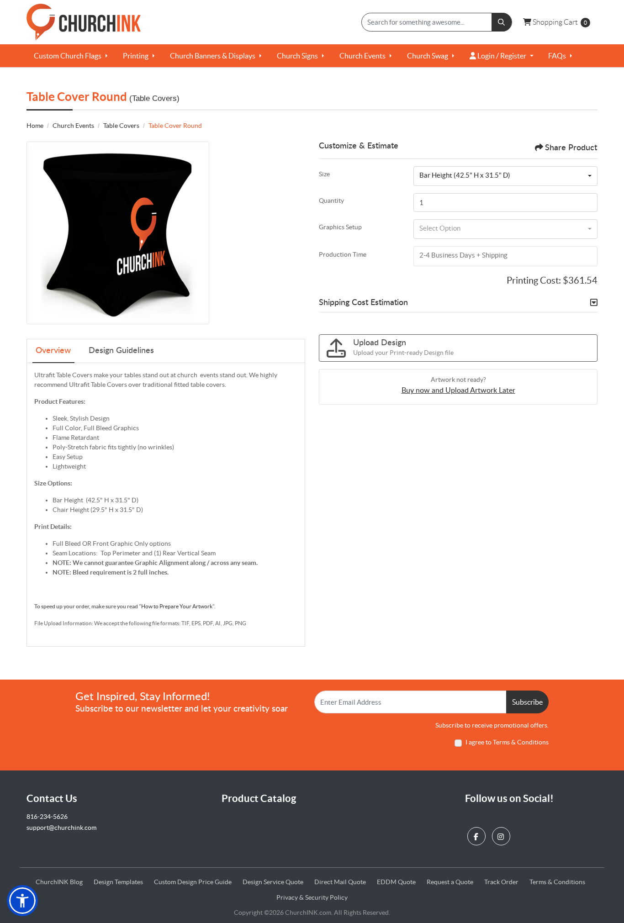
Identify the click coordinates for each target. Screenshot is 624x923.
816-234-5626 (47, 816)
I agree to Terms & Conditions (507, 742)
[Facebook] (477, 834)
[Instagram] (502, 834)
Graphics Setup (340, 227)
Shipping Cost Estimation (363, 303)
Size (324, 174)
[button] (22, 900)
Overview (53, 351)
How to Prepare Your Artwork (176, 606)
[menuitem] (71, 55)
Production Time (342, 254)
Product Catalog (259, 798)
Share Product (571, 148)
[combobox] (505, 176)
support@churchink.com (61, 827)
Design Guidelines (121, 351)
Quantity (331, 200)
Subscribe (527, 702)
